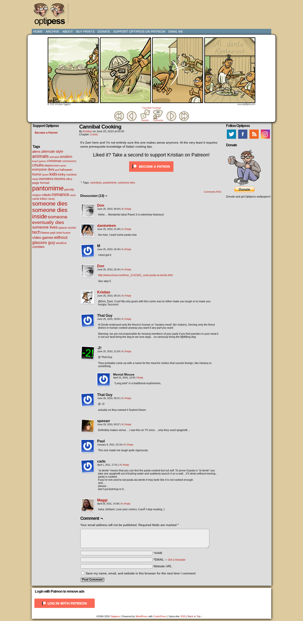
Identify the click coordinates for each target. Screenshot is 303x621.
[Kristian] (88, 303)
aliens (36, 151)
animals (40, 156)
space (62, 227)
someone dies (49, 203)
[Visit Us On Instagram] (265, 138)
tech (36, 232)
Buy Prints (85, 31)
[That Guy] (88, 321)
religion (36, 195)
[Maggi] (88, 511)
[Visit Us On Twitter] (231, 138)
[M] (88, 251)
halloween (66, 169)
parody (69, 189)
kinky (62, 174)
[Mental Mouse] (104, 380)
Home (38, 31)
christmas (54, 161)
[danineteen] (88, 237)
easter (62, 165)
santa (73, 195)
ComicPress (160, 616)
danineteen (106, 225)
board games (39, 161)
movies (59, 179)
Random (145, 120)
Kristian (87, 131)
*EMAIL (169, 559)
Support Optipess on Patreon (139, 31)
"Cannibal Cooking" (151, 108)
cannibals (96, 182)
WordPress (142, 616)
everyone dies (43, 169)
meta (35, 179)
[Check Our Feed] (254, 138)
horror (36, 174)
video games (42, 237)
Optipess (52, 15)
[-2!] (88, 353)
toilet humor (63, 232)
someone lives (45, 227)
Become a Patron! (46, 132)
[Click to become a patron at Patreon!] (151, 173)
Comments (158, 116)
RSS (183, 616)
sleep (51, 198)
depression (52, 165)
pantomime (48, 188)
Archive (52, 31)
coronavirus (69, 161)
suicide (71, 227)
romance (60, 194)
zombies (38, 247)
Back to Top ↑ (195, 616)
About (67, 31)
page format (40, 182)
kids (53, 174)
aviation (66, 156)
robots (46, 195)
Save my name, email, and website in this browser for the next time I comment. (141, 573)
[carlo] (88, 466)
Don (100, 205)
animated (54, 157)
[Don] (88, 216)
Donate (104, 31)
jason (45, 174)
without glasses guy (49, 240)
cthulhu (38, 165)
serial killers (39, 198)
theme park (48, 232)
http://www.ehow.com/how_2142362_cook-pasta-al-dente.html (135, 275)
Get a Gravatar (176, 559)
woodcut (61, 243)
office (69, 179)
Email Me (175, 31)
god (57, 169)
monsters (46, 179)
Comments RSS (212, 191)
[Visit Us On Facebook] (242, 138)
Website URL (162, 566)
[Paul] (88, 446)
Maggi (102, 500)
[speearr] (88, 426)
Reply (128, 209)
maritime (71, 174)
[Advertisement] (152, 12)
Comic (94, 134)
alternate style (52, 151)
